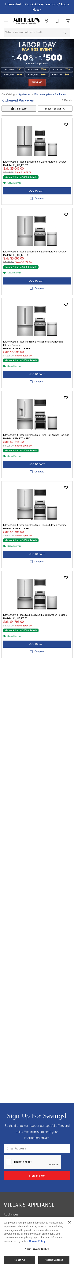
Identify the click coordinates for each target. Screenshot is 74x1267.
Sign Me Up (37, 1175)
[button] (6, 20)
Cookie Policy (37, 1241)
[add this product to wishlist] (65, 124)
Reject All (19, 1259)
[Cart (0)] (67, 20)
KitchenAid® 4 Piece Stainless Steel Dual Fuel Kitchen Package (36, 435)
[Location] (46, 20)
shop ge (37, 82)
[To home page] (26, 21)
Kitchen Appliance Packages (50, 94)
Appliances (24, 94)
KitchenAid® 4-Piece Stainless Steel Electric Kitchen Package (35, 615)
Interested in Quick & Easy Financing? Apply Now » (37, 7)
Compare (39, 198)
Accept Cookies (54, 1259)
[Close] (69, 1222)
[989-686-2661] (57, 20)
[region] (37, 1242)
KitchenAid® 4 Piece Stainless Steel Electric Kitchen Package (35, 161)
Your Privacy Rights (37, 1249)
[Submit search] (64, 32)
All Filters (21, 108)
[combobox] (55, 109)
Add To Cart (37, 190)
